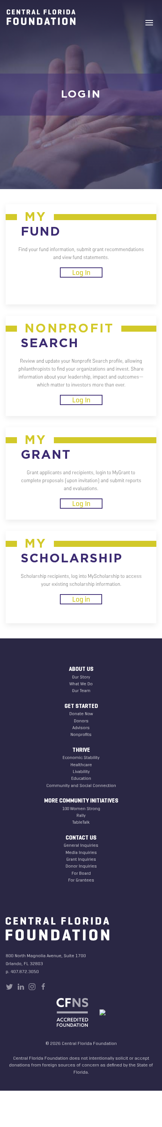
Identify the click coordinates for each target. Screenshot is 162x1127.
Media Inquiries (81, 852)
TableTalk (81, 822)
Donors (81, 720)
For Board (81, 873)
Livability (81, 771)
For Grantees (81, 880)
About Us (81, 669)
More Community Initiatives (81, 800)
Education (81, 778)
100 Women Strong (81, 808)
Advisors (81, 727)
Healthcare (81, 764)
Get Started (81, 706)
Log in (81, 599)
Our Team (81, 690)
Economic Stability (81, 757)
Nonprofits (81, 734)
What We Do (81, 683)
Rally (81, 815)
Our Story (81, 677)
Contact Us (81, 837)
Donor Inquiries (81, 866)
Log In (81, 272)
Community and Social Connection (81, 785)
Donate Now (81, 713)
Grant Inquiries (81, 859)
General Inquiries (81, 845)
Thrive (81, 750)
